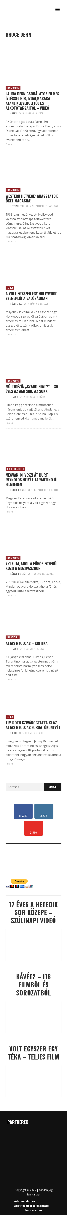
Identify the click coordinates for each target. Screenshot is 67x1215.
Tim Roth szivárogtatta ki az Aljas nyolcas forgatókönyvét (33, 725)
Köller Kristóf (18, 489)
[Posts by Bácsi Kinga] (7, 303)
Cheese (13, 113)
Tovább (10, 144)
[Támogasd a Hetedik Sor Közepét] (33, 22)
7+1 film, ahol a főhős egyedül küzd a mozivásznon (32, 566)
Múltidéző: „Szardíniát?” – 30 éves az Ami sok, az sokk (32, 388)
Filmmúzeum (13, 87)
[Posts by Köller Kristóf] (7, 489)
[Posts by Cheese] (7, 113)
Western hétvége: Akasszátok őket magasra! (32, 198)
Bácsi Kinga (16, 303)
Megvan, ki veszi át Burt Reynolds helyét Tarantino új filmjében (32, 479)
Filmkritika (13, 637)
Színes (10, 287)
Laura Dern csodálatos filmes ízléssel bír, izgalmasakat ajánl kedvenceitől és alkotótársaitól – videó (32, 100)
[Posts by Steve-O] (7, 396)
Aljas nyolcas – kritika (27, 643)
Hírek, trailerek (15, 469)
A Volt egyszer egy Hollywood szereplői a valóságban (32, 295)
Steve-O (14, 396)
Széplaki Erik (17, 206)
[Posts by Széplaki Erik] (7, 206)
